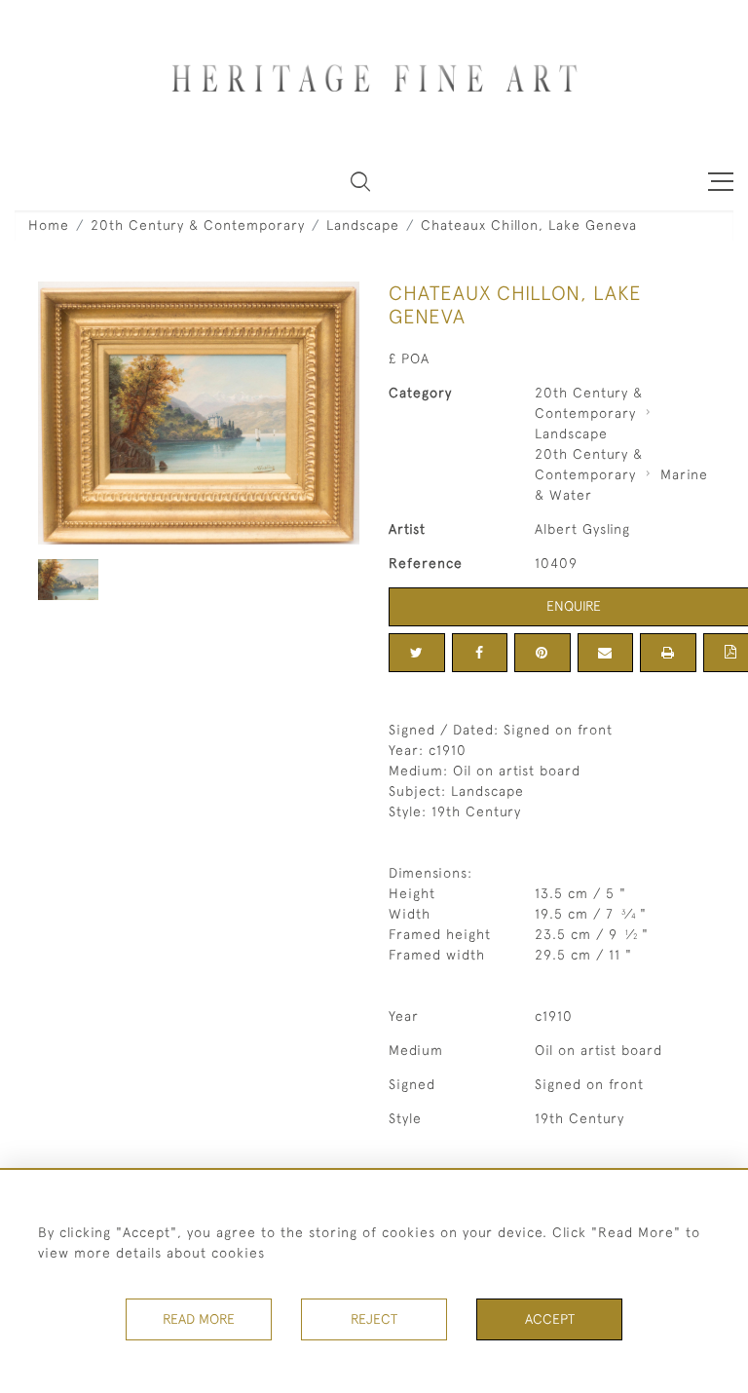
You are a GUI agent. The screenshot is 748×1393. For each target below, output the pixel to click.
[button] (360, 181)
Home (48, 225)
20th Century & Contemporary (198, 225)
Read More (199, 1319)
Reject (374, 1319)
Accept (550, 1319)
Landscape (362, 225)
